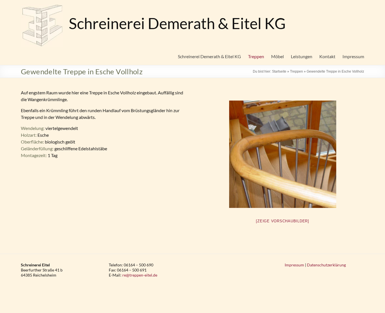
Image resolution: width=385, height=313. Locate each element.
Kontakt (327, 56)
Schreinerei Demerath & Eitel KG (177, 23)
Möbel (277, 56)
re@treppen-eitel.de (139, 275)
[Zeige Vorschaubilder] (282, 221)
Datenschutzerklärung (326, 264)
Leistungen (301, 56)
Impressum (353, 56)
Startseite (279, 71)
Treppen (256, 56)
